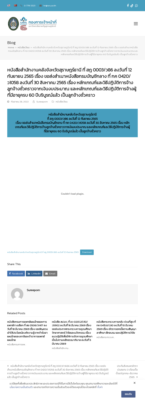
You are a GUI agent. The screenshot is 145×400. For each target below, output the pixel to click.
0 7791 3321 (29, 5)
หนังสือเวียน (62, 101)
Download (87, 252)
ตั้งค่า (100, 387)
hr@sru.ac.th (50, 5)
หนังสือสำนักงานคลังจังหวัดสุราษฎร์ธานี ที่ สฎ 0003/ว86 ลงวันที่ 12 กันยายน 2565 (43, 252)
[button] (136, 23)
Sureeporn (42, 101)
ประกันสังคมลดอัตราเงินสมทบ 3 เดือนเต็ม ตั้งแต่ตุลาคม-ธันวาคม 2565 (127, 371)
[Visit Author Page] (17, 294)
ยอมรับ (128, 394)
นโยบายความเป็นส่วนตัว (21, 387)
